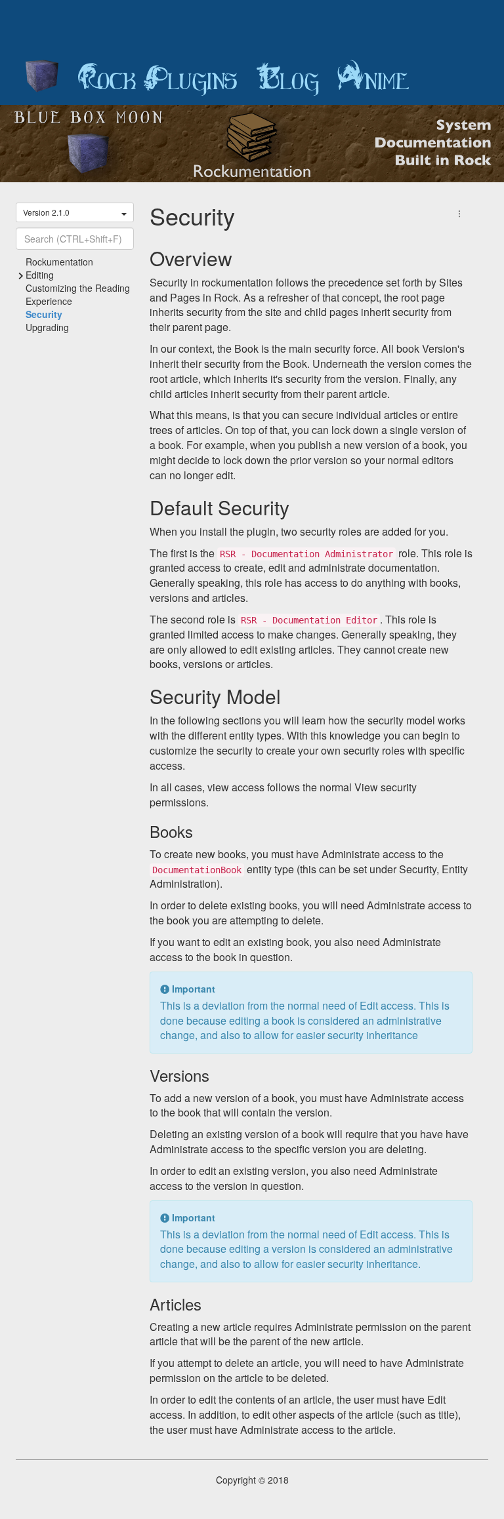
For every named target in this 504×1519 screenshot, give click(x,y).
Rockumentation (59, 261)
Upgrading (47, 327)
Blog (287, 78)
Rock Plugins (157, 78)
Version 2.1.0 (46, 212)
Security (44, 314)
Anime (373, 78)
